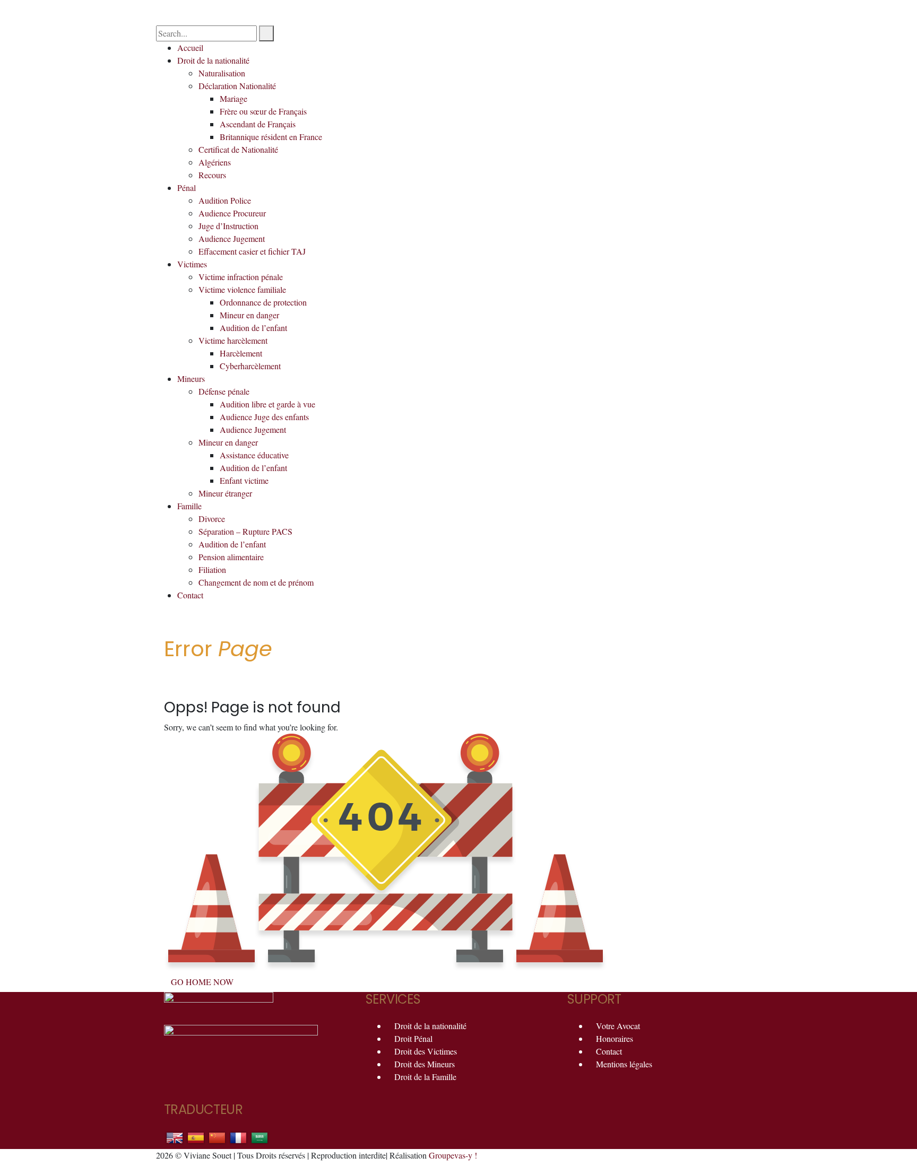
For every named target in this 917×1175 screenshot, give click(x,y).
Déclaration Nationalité (237, 85)
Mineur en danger (249, 314)
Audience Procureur (232, 213)
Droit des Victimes (425, 1051)
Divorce (211, 518)
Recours (212, 174)
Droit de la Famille (425, 1076)
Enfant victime (244, 480)
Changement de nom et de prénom (256, 582)
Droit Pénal (413, 1038)
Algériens (214, 162)
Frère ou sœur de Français (263, 111)
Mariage (233, 98)
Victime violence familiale (242, 289)
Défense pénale (223, 391)
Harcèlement (241, 353)
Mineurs (191, 378)
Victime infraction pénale (240, 276)
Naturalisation (221, 73)
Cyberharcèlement (250, 365)
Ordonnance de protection (263, 302)
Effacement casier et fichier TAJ (252, 251)
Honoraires (614, 1038)
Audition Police (224, 200)
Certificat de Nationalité (238, 149)
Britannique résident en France (271, 136)
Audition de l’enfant (253, 327)
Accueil (190, 47)
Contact (190, 594)
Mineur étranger (225, 493)
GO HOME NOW (202, 981)
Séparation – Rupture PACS (245, 531)
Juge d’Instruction (228, 225)
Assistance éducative (254, 454)
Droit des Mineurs (424, 1063)
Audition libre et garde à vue (267, 404)
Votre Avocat (618, 1025)
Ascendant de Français (258, 123)
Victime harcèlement (232, 340)
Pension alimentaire (231, 556)
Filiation (212, 569)
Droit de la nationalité (213, 60)
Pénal (186, 187)
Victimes (192, 263)
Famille (189, 505)
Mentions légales (624, 1063)
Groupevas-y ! (453, 1155)
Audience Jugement (231, 238)
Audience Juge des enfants (264, 416)
